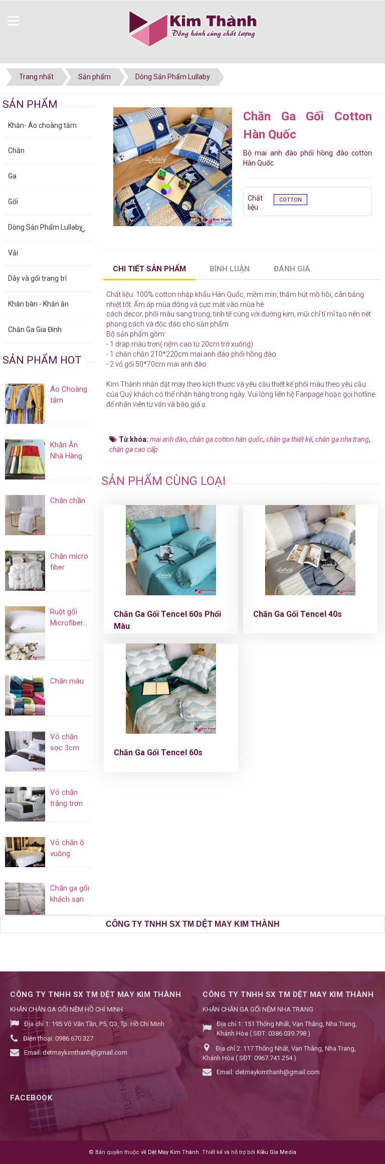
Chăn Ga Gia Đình (35, 329)
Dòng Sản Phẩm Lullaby (45, 227)
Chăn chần (67, 500)
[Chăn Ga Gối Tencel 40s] (310, 550)
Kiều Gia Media (276, 1152)
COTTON (290, 200)
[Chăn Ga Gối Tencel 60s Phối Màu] (171, 550)
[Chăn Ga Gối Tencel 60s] (171, 688)
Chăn (16, 150)
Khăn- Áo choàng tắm (42, 125)
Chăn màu (67, 681)
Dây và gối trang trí (37, 278)
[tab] (149, 269)
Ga (12, 176)
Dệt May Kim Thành (173, 1152)
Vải (13, 253)
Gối (13, 202)
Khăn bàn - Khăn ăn (38, 304)
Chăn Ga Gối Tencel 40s (297, 614)
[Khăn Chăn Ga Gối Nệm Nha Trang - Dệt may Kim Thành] (192, 29)
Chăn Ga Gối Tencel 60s (158, 752)
